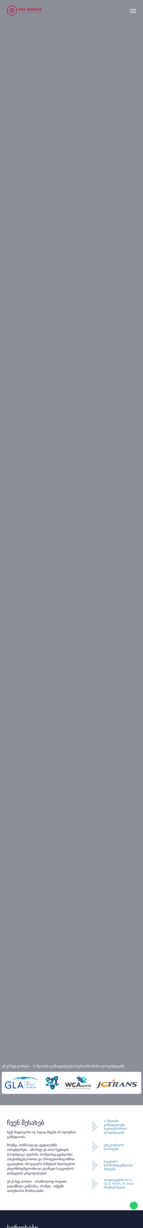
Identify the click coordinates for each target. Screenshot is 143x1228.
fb (65, 1)
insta (71, 1)
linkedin (77, 1)
